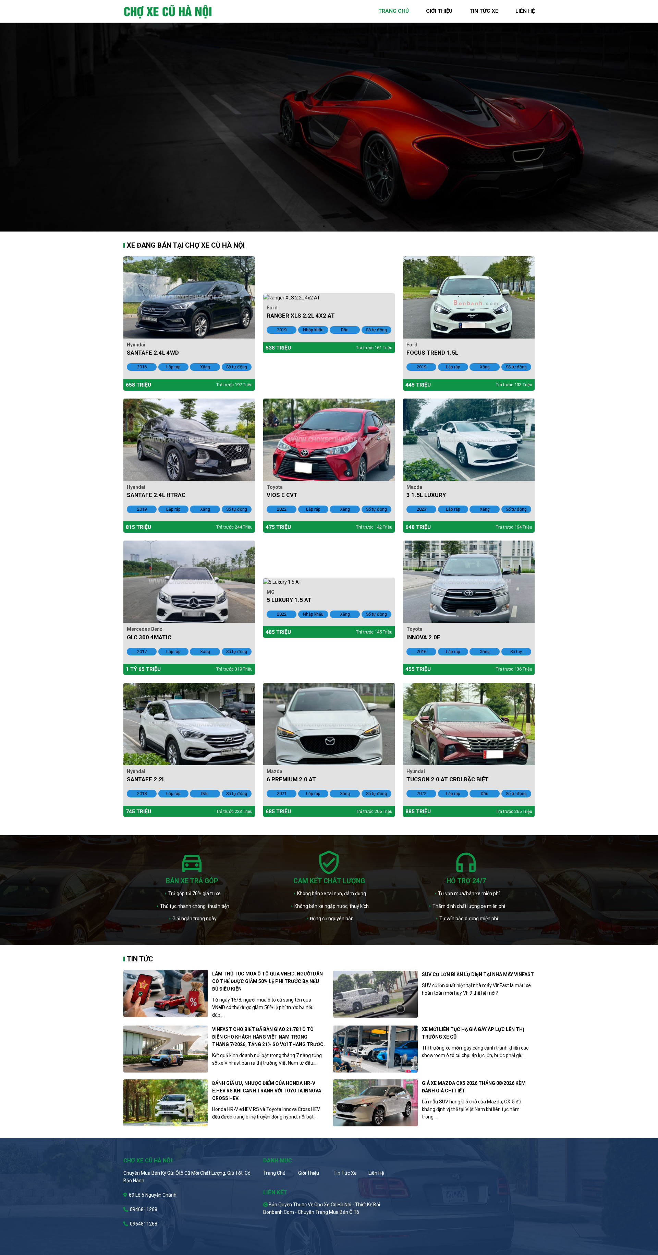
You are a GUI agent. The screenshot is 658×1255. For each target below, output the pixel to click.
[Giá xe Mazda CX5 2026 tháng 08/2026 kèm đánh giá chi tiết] (375, 1102)
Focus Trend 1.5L (432, 352)
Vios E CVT (282, 495)
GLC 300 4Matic (149, 637)
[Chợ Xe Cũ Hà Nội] (168, 11)
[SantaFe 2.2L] (189, 723)
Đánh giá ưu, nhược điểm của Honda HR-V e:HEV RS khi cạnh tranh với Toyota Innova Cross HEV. (266, 1090)
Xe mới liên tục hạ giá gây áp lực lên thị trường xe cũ (473, 1033)
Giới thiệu (308, 1173)
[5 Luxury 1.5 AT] (282, 581)
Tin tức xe (345, 1173)
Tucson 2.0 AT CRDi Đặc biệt (447, 779)
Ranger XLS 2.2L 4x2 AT (301, 315)
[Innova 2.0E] (469, 581)
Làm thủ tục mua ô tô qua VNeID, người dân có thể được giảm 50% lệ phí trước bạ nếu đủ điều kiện (267, 981)
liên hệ (525, 11)
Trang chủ (274, 1173)
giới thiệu (439, 11)
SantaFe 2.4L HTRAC (156, 495)
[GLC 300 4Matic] (189, 581)
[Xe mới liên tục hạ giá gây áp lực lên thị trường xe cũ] (375, 1049)
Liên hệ (376, 1173)
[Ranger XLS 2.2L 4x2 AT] (291, 297)
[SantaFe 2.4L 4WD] (189, 296)
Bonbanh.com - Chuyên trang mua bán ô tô (311, 1212)
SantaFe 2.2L (146, 779)
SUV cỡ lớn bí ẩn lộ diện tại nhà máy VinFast (478, 974)
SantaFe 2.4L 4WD (153, 352)
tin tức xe (484, 11)
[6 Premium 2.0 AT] (329, 723)
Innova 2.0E (423, 637)
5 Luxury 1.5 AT (289, 599)
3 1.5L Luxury (426, 495)
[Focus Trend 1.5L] (469, 296)
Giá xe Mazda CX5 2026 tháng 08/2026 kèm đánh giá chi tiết (474, 1086)
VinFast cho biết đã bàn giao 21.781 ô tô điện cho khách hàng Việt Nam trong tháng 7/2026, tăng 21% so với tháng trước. (268, 1037)
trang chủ (393, 11)
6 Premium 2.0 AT (291, 779)
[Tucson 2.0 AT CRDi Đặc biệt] (469, 723)
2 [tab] (334, 226)
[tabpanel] (329, 116)
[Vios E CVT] (329, 439)
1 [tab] (323, 226)
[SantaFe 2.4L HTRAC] (189, 439)
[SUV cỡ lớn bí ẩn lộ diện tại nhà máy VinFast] (375, 994)
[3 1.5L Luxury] (469, 439)
